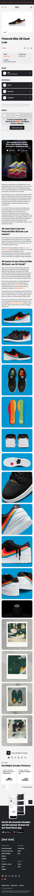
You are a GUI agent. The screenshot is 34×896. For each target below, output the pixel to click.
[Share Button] (25, 48)
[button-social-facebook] (15, 758)
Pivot (23, 288)
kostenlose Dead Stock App (17, 303)
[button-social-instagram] (12, 758)
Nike (24, 239)
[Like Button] (31, 48)
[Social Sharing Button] (8, 753)
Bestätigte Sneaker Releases (16, 765)
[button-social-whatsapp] (19, 758)
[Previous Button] (4, 787)
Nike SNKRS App (18, 284)
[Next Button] (8, 787)
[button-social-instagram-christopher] (9, 758)
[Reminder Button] (28, 48)
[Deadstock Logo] (17, 7)
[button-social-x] (25, 758)
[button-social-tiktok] (22, 758)
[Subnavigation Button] (3, 7)
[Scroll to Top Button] (30, 802)
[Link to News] (6, 7)
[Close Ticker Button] (31, 2)
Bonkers (17, 288)
